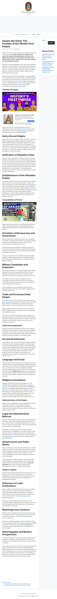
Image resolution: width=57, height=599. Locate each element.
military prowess (24, 523)
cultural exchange (29, 189)
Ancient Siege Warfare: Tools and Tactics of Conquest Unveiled (48, 63)
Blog (34, 34)
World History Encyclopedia (18, 86)
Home (16, 34)
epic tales (7, 523)
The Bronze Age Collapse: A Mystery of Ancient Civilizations (17, 585)
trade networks (6, 302)
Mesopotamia (10, 141)
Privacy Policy (33, 593)
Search (44, 40)
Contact (28, 593)
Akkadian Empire (22, 130)
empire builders (14, 72)
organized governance (11, 436)
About (38, 34)
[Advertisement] (28, 24)
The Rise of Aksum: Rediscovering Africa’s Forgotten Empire (17, 583)
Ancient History (24, 34)
